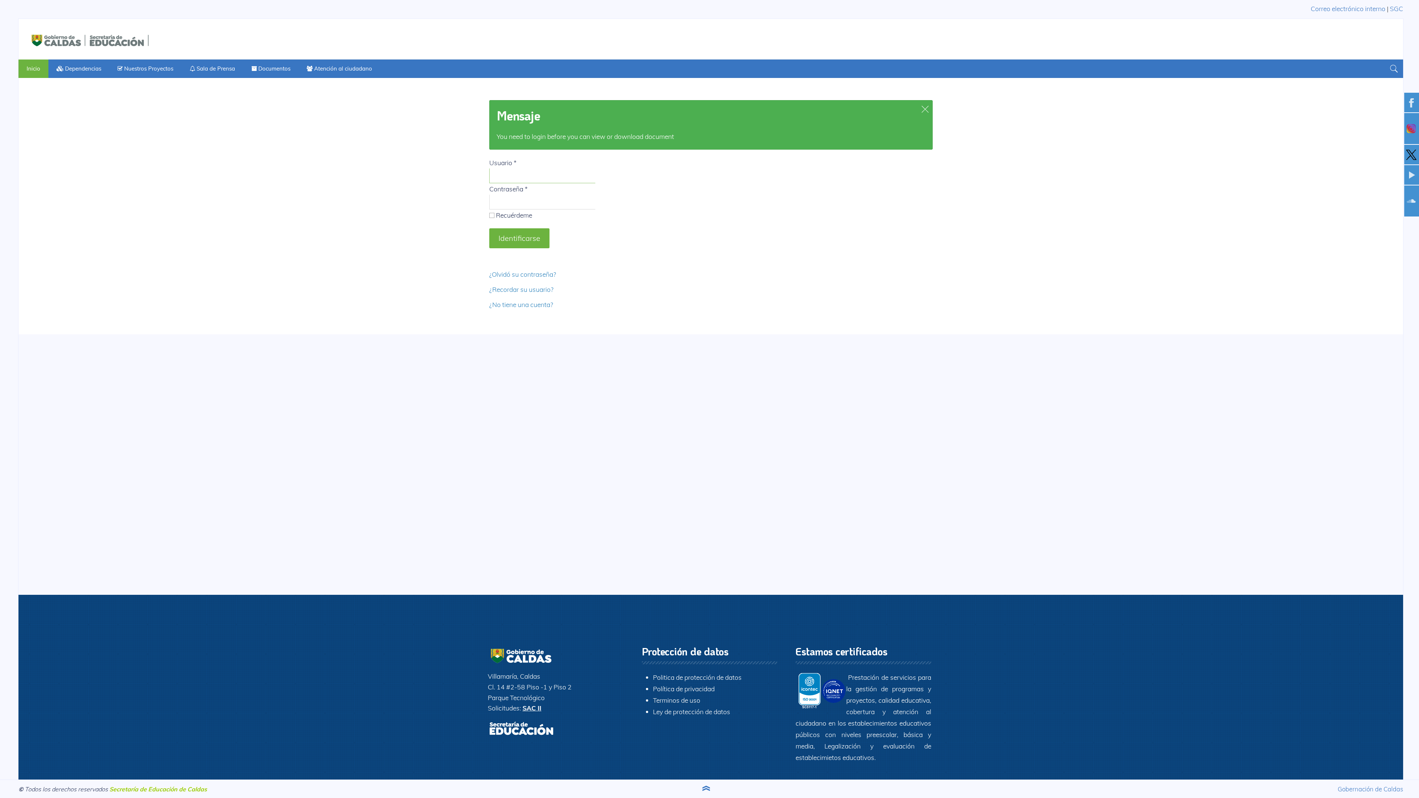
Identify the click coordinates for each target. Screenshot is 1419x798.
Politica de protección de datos (697, 677)
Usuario (503, 162)
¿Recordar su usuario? (521, 289)
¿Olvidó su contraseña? (522, 274)
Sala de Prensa (215, 68)
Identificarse (519, 238)
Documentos (273, 68)
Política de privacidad (684, 689)
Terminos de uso (676, 700)
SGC (1396, 8)
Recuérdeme (513, 215)
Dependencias (82, 68)
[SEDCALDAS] (111, 39)
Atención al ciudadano (342, 68)
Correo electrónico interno (1348, 8)
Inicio (33, 68)
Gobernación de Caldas (1370, 789)
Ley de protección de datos (691, 711)
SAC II (532, 708)
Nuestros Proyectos (148, 68)
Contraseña (508, 189)
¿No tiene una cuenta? (521, 304)
